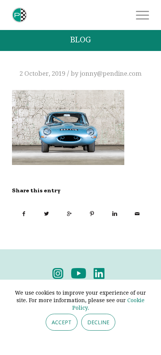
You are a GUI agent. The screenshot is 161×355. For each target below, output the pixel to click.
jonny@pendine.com (111, 73)
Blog (80, 40)
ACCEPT (62, 322)
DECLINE (98, 322)
